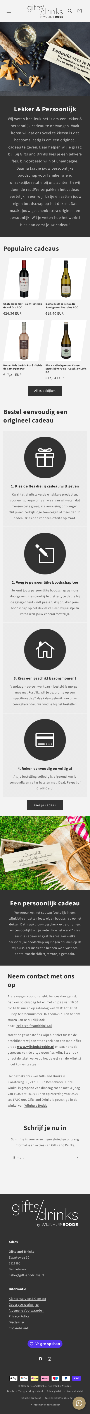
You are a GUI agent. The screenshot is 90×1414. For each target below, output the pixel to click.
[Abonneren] (76, 1158)
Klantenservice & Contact (27, 1298)
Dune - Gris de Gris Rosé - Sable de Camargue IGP (22, 367)
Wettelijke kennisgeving (59, 1398)
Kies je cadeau (45, 805)
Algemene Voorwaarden (26, 1310)
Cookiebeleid (18, 1328)
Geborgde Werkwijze (24, 1304)
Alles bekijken (45, 390)
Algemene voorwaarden (47, 1404)
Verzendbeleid (75, 1391)
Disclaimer (16, 1322)
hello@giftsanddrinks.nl (34, 1026)
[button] (9, 11)
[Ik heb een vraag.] (79, 1403)
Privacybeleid (54, 1391)
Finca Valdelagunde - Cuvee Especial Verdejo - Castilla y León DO (66, 369)
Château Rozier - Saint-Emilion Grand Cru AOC (22, 305)
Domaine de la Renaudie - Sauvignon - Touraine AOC (61, 305)
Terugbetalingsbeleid (30, 1391)
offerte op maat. (64, 518)
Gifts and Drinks (36, 1386)
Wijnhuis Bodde (35, 1105)
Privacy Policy (19, 1316)
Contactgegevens (31, 1398)
